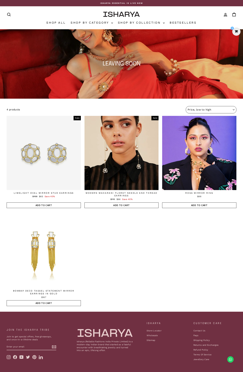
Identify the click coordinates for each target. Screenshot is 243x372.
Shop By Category (90, 22)
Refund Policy (200, 350)
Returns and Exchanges (206, 345)
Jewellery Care (201, 359)
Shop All (56, 22)
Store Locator (154, 330)
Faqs (196, 335)
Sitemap (151, 340)
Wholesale (152, 335)
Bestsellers (183, 22)
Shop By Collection (140, 22)
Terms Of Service (202, 354)
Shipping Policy (201, 340)
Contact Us (199, 330)
